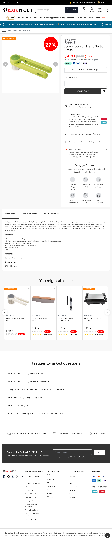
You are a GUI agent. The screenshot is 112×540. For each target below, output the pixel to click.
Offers (12, 18)
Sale (103, 18)
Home (4, 31)
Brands (97, 18)
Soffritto (36, 315)
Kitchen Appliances (51, 18)
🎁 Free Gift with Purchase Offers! (81, 2)
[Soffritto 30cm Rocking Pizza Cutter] (43, 299)
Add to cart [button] (83, 91)
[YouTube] (22, 476)
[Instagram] (8, 476)
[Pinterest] (13, 476)
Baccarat (88, 315)
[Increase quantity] (98, 83)
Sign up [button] (99, 452)
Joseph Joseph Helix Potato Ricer (15, 319)
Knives (28, 18)
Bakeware (82, 18)
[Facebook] (4, 476)
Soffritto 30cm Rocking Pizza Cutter (42, 319)
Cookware (20, 18)
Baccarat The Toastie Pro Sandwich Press (92, 319)
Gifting (90, 18)
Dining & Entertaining (68, 18)
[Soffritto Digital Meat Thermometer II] (69, 299)
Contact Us (103, 142)
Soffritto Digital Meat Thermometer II (65, 319)
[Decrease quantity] (73, 84)
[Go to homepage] (17, 10)
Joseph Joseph (11, 315)
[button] (5, 64)
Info (105, 134)
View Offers (103, 2)
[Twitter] (17, 476)
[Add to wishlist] (28, 289)
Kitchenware (37, 18)
